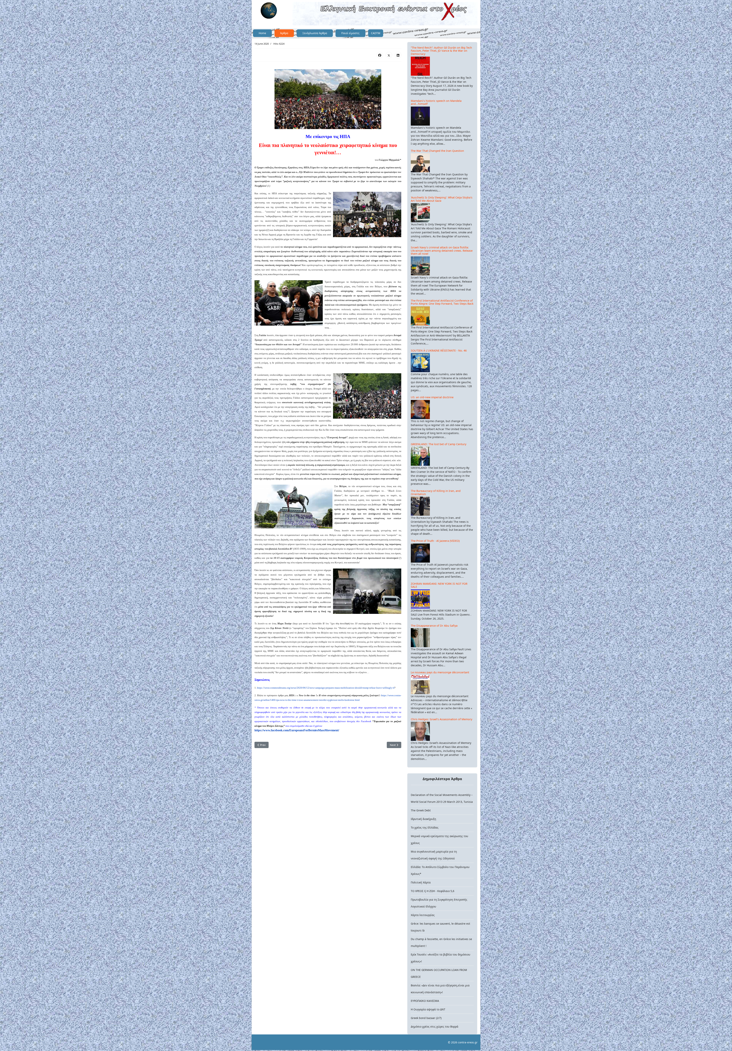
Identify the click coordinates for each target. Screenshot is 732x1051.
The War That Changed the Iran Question (437, 151)
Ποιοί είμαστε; (350, 33)
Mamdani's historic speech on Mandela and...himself (436, 102)
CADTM (375, 33)
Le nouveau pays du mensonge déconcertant (440, 672)
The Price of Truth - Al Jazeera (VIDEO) (435, 541)
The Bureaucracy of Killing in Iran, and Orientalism (436, 492)
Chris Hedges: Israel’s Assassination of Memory (441, 719)
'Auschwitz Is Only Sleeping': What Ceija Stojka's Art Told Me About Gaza (441, 199)
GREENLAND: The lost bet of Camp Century (438, 444)
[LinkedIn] (398, 55)
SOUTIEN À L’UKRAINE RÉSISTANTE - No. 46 (439, 350)
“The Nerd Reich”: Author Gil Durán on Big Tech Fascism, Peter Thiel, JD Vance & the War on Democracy (441, 51)
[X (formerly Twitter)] (389, 55)
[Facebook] (379, 55)
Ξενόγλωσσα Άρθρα (314, 33)
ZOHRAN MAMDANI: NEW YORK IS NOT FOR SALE (439, 585)
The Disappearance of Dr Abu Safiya (434, 625)
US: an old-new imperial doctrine (432, 397)
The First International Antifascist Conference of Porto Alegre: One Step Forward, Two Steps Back (442, 302)
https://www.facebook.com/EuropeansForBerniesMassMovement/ (296, 730)
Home (262, 33)
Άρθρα (284, 33)
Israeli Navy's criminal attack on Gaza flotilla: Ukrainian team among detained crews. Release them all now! (442, 250)
